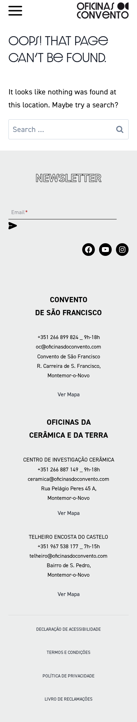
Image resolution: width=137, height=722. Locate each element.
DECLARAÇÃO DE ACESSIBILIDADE (68, 629)
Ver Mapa (69, 394)
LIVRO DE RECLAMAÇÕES (68, 699)
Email (19, 212)
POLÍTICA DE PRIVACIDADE (68, 676)
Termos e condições (68, 652)
